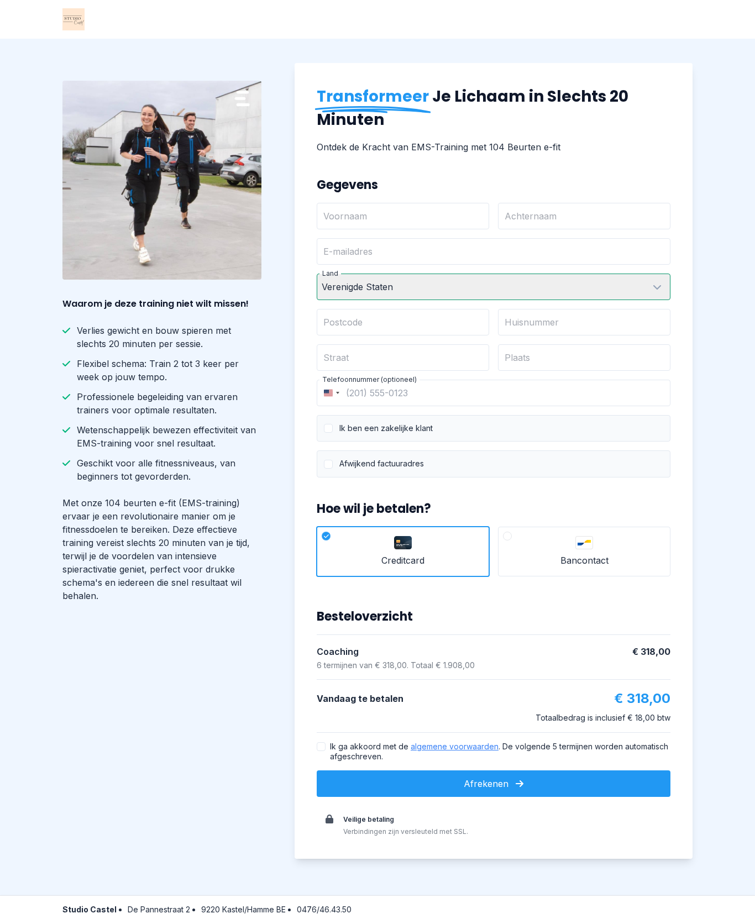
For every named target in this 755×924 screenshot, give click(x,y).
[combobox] (330, 393)
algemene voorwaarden (455, 746)
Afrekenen (487, 783)
